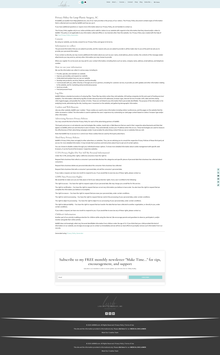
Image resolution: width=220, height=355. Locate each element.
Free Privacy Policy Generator (68, 35)
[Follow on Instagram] (218, 179)
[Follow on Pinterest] (218, 182)
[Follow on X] (218, 172)
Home (108, 2)
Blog (141, 2)
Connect (130, 2)
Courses (121, 2)
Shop (136, 2)
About (114, 2)
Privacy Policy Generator (75, 233)
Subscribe (147, 2)
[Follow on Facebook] (218, 169)
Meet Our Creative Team (110, 333)
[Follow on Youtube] (218, 175)
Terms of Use (129, 325)
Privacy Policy (119, 325)
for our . (132, 329)
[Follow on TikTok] (218, 185)
